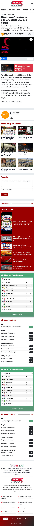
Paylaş (4, 58)
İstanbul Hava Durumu (25, 496)
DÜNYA (24, 468)
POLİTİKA (12, 10)
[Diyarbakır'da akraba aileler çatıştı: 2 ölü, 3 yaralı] (17, 47)
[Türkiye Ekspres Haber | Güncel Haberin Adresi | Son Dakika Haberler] (17, 4)
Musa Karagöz (14, 113)
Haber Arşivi (23, 511)
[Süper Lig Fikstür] (32, 320)
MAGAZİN (25, 10)
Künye (19, 472)
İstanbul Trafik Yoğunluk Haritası (25, 503)
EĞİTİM (27, 470)
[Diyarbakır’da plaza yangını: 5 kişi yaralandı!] (25, 147)
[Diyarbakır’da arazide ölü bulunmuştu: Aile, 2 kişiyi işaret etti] (8, 162)
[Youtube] (17, 465)
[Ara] (32, 4)
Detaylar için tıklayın (17, 314)
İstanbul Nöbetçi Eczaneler (6, 497)
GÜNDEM (4, 10)
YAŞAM (11, 470)
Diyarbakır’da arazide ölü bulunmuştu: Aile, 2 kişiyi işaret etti (8, 169)
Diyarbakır (11, 14)
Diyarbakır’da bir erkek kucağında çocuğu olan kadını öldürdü (7, 154)
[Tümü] (32, 203)
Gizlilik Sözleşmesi (7, 472)
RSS (6, 518)
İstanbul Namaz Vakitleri (9, 502)
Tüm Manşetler (23, 508)
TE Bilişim (21, 523)
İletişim (15, 472)
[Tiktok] (20, 465)
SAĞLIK (6, 470)
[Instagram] (14, 465)
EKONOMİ (29, 468)
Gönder (4, 194)
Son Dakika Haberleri (8, 511)
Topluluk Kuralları (26, 472)
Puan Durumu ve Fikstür (9, 508)
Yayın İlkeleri (17, 474)
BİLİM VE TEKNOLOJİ (19, 470)
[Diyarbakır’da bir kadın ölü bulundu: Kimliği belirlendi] (25, 162)
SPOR (18, 10)
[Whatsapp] (22, 465)
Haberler (3, 14)
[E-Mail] (11, 117)
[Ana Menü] (2, 4)
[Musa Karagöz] (5, 115)
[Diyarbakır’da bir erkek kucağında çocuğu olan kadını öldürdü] (8, 147)
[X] (11, 465)
